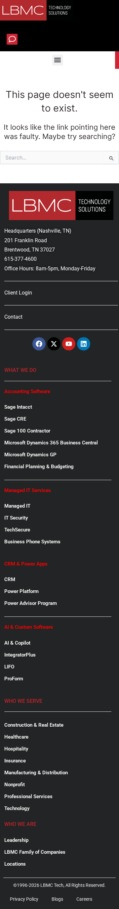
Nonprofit (14, 785)
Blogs (57, 899)
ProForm (13, 679)
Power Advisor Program (30, 603)
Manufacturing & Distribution (36, 773)
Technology (16, 808)
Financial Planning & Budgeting (39, 467)
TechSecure (17, 530)
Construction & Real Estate (33, 725)
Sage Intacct (18, 407)
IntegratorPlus (20, 655)
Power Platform (21, 591)
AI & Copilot (17, 643)
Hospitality (16, 749)
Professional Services (28, 796)
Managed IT (17, 506)
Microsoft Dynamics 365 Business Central (51, 443)
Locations (15, 864)
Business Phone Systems (32, 542)
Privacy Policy (24, 899)
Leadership (16, 840)
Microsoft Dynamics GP (30, 455)
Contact (13, 317)
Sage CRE (15, 419)
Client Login (18, 293)
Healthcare (16, 737)
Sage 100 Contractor (27, 431)
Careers (84, 899)
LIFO (9, 667)
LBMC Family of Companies (34, 852)
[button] (12, 39)
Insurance (15, 761)
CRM (9, 579)
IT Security (16, 518)
